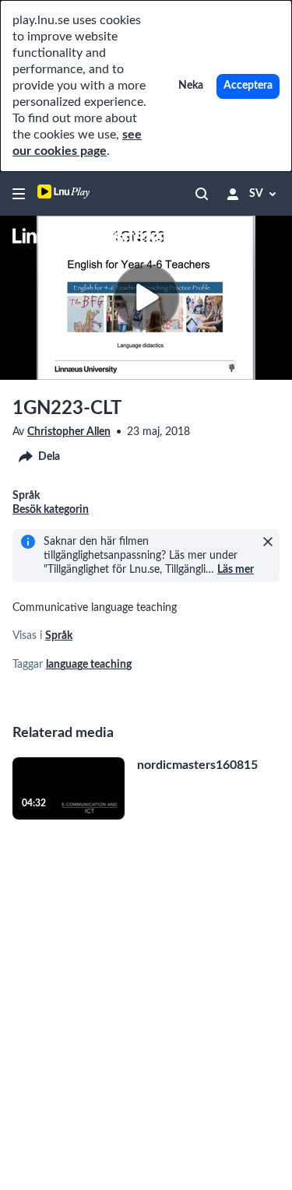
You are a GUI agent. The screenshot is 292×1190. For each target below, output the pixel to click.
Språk (58, 635)
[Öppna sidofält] (18, 193)
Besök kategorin (50, 509)
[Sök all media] (201, 193)
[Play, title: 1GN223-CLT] (146, 298)
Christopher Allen (69, 432)
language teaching (89, 664)
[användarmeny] (232, 193)
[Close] (268, 541)
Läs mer (235, 569)
